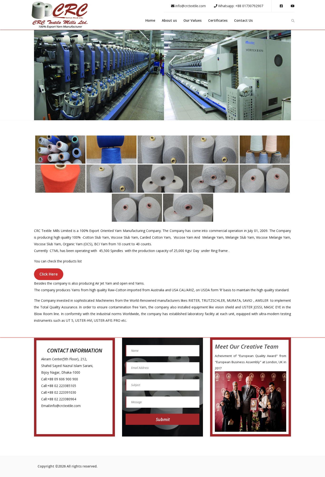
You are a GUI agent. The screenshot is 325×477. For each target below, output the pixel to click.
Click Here (48, 274)
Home (150, 20)
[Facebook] (281, 6)
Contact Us (243, 20)
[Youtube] (293, 6)
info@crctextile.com (190, 6)
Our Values (192, 20)
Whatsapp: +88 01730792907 (240, 6)
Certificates (217, 20)
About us (169, 20)
